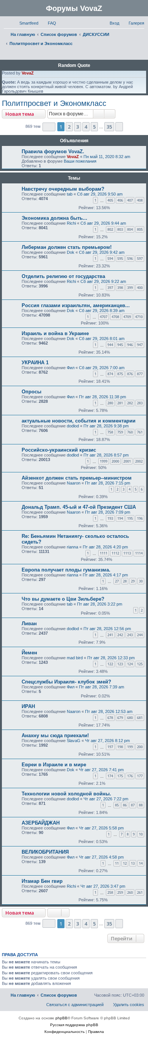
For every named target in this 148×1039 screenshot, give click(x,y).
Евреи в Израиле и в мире (54, 764)
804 (130, 229)
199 (130, 746)
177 (140, 775)
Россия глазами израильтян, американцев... (76, 305)
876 (130, 373)
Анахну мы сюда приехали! (55, 735)
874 (110, 373)
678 (110, 717)
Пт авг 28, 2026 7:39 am (101, 687)
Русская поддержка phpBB (74, 1025)
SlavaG (73, 740)
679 (120, 717)
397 (110, 287)
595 (120, 258)
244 (140, 634)
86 (125, 805)
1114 (139, 553)
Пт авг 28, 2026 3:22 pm (99, 604)
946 (130, 344)
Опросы (31, 391)
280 (110, 403)
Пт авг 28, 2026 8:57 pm (106, 455)
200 (140, 746)
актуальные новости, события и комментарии (78, 421)
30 (141, 581)
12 (125, 863)
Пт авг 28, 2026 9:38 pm (106, 426)
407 (130, 200)
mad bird (75, 657)
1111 (103, 553)
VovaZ (28, 73)
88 (141, 805)
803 (120, 229)
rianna (72, 547)
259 (120, 892)
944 (110, 344)
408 (140, 200)
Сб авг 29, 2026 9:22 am (103, 281)
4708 (115, 316)
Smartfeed (28, 23)
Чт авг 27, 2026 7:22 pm (105, 799)
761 (140, 432)
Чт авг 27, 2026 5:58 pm (101, 828)
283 (140, 403)
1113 (127, 553)
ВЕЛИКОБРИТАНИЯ (45, 852)
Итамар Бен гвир (42, 881)
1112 (115, 553)
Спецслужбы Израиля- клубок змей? (66, 682)
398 (120, 287)
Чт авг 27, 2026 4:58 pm (101, 857)
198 (120, 746)
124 (130, 664)
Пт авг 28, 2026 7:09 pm (107, 512)
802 (110, 229)
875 (120, 373)
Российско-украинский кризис (59, 450)
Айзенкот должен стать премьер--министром (77, 478)
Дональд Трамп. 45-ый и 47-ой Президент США (79, 507)
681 (140, 717)
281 (120, 403)
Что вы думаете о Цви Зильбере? (63, 599)
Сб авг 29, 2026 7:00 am (101, 367)
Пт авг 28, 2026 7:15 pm (107, 483)
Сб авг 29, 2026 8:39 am (101, 310)
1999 (103, 461)
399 (130, 287)
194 (120, 518)
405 (110, 200)
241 (110, 634)
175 (120, 775)
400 (140, 287)
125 (140, 664)
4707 (103, 316)
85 (117, 805)
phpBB (61, 1018)
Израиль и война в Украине (55, 333)
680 (130, 717)
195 (130, 518)
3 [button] (77, 126)
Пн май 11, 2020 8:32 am (106, 156)
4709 (127, 316)
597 (140, 258)
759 (120, 432)
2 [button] (69, 126)
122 (110, 664)
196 (140, 518)
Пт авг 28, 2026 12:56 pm (107, 628)
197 (110, 746)
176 (130, 775)
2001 (127, 461)
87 (133, 805)
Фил (70, 367)
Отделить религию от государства (63, 276)
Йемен (29, 652)
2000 (115, 461)
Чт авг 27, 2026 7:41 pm (101, 769)
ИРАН (28, 706)
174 (110, 775)
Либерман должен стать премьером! (67, 247)
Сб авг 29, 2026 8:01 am (101, 338)
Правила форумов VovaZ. (53, 151)
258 (110, 892)
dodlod (73, 426)
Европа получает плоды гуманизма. (66, 570)
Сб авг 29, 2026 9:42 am (101, 252)
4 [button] (86, 126)
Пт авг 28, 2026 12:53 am (108, 711)
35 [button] (109, 126)
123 (120, 664)
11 (117, 863)
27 (117, 581)
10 (141, 834)
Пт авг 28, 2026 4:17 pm (105, 575)
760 (130, 432)
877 (140, 373)
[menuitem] (48, 23)
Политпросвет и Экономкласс (54, 103)
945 (120, 344)
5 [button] (94, 126)
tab (69, 194)
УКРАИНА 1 (35, 362)
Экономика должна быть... (54, 218)
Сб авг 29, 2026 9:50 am (100, 194)
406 (120, 200)
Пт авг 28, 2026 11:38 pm (102, 396)
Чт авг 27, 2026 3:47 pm (102, 886)
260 (130, 892)
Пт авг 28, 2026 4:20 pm (105, 547)
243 (130, 634)
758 (110, 432)
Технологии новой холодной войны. (66, 794)
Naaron (73, 483)
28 (125, 581)
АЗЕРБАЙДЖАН (41, 823)
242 (120, 634)
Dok (70, 252)
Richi (71, 223)
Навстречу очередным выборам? (63, 189)
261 (140, 892)
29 (133, 581)
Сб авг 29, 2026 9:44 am (103, 223)
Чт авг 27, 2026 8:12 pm (107, 740)
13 (133, 863)
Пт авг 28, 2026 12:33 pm (111, 657)
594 (110, 258)
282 (130, 403)
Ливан (29, 623)
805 (140, 229)
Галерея (136, 23)
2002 (139, 461)
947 (140, 344)
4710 (139, 316)
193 (110, 518)
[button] (49, 127)
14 (141, 863)
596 (130, 258)
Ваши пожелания (80, 161)
